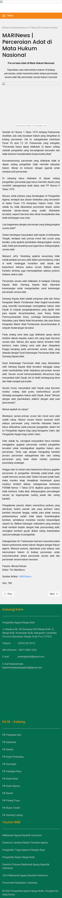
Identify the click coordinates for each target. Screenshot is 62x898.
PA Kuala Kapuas (11, 785)
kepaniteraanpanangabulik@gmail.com (22, 667)
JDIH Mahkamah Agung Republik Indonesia (25, 875)
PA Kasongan (9, 764)
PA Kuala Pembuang (12, 756)
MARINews (25, 576)
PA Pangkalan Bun (11, 734)
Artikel (54, 27)
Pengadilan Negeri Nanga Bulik (18, 857)
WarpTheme (8, 894)
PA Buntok (7, 793)
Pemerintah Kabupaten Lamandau (19, 882)
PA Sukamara (9, 742)
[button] (7, 16)
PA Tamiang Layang (12, 815)
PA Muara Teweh (11, 807)
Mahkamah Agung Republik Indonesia (22, 835)
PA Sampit (7, 749)
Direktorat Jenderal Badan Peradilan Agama (25, 842)
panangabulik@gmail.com (31, 656)
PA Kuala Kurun (10, 778)
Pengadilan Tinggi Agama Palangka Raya (23, 849)
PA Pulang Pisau (11, 800)
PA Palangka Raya (11, 771)
